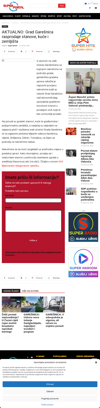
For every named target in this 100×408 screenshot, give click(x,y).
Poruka (8, 207)
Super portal (12, 46)
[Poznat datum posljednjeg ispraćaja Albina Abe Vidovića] (71, 153)
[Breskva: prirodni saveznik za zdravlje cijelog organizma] (71, 131)
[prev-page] (3, 337)
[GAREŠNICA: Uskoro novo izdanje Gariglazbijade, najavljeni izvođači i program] (32, 304)
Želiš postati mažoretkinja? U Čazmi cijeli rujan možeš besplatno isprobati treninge (10, 323)
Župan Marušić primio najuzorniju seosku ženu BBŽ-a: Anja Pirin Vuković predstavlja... (83, 101)
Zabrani (50, 391)
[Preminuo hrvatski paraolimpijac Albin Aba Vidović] (71, 172)
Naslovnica (6, 23)
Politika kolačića (47, 404)
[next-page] (7, 337)
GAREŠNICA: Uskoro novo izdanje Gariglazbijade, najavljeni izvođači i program (33, 323)
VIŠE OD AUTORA (30, 291)
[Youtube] (95, 8)
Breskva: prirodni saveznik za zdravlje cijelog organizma (88, 136)
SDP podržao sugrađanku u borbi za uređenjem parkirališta (89, 194)
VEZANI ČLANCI (11, 291)
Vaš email (9, 195)
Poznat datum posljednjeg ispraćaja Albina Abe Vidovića (89, 156)
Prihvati (50, 384)
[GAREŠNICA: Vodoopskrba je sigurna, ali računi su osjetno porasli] (54, 304)
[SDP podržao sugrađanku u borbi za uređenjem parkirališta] (71, 191)
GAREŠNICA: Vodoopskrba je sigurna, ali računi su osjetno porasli (55, 320)
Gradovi (15, 23)
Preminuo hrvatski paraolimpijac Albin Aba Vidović (89, 175)
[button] (96, 362)
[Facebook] (90, 8)
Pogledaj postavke (50, 398)
